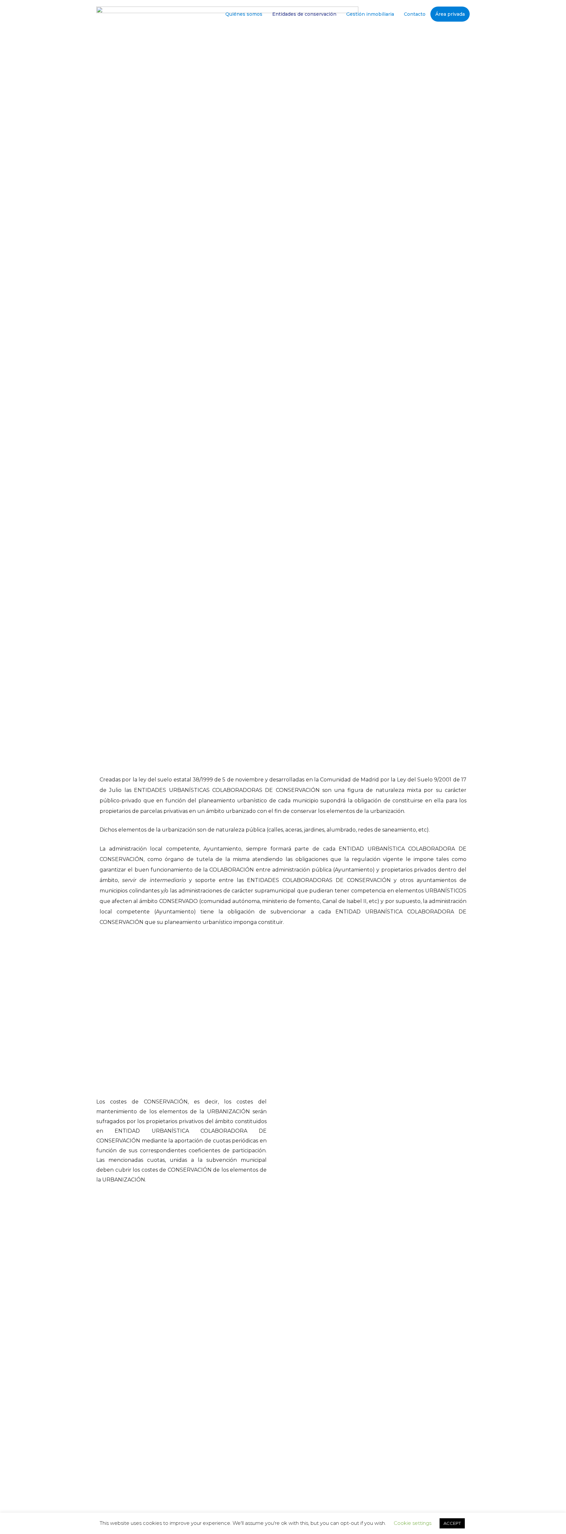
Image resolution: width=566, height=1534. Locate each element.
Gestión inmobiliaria (370, 14)
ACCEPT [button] (452, 1523)
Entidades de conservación (304, 14)
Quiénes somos (243, 14)
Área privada (450, 14)
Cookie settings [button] (412, 1523)
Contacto (414, 14)
